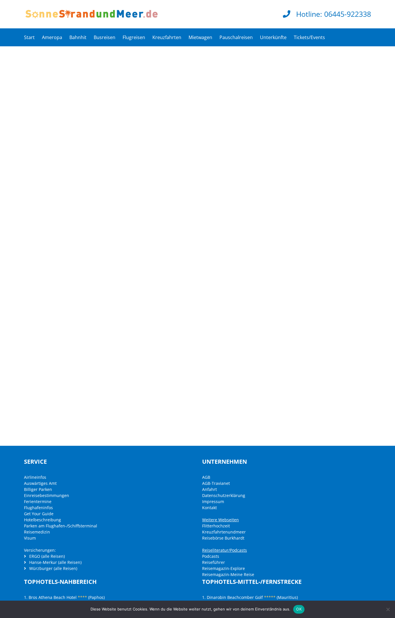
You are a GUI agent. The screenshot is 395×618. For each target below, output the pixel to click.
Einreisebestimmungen (46, 495)
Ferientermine (37, 501)
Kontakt (209, 507)
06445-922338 (347, 14)
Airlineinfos (35, 477)
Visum (30, 538)
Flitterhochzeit (216, 526)
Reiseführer (213, 562)
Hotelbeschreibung (42, 519)
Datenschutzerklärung (223, 495)
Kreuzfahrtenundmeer (224, 532)
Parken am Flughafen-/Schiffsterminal (60, 526)
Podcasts (210, 556)
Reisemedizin (37, 532)
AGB (206, 477)
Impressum (213, 501)
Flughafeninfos (38, 507)
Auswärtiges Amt (40, 483)
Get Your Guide (38, 513)
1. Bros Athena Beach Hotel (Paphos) (64, 597)
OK (299, 609)
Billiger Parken (38, 489)
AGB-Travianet (216, 483)
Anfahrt (209, 489)
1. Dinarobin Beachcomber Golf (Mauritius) (250, 597)
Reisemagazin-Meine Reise (228, 574)
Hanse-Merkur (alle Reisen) (55, 562)
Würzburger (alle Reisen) (52, 568)
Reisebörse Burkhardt (223, 538)
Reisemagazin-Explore (223, 568)
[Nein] (388, 609)
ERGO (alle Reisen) (46, 556)
